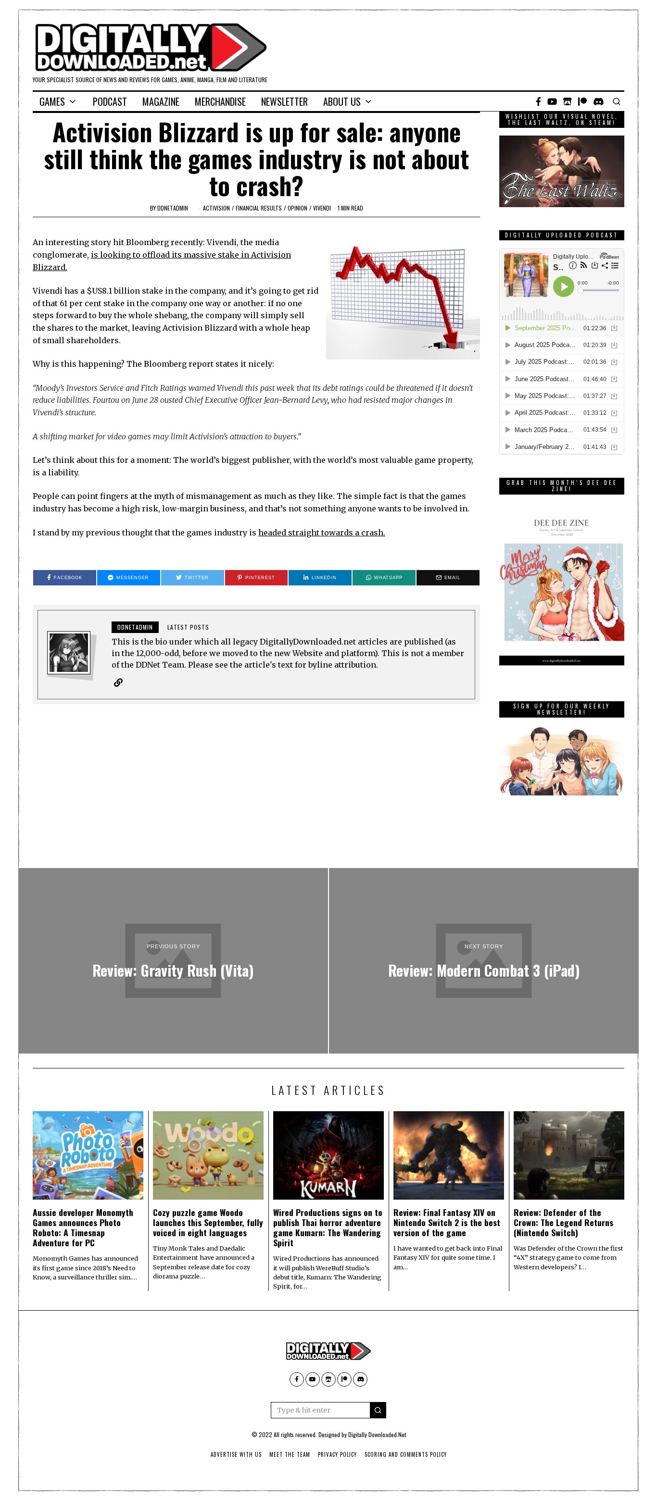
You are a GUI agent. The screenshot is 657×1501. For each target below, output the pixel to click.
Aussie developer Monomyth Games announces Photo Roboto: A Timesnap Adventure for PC (83, 1227)
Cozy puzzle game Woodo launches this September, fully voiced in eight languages (208, 1222)
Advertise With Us (236, 1454)
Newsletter (284, 101)
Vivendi (322, 208)
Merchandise (220, 101)
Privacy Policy (337, 1454)
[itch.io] (567, 101)
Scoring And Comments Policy (406, 1454)
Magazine (160, 101)
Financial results (259, 208)
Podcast (110, 101)
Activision (216, 208)
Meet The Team (289, 1454)
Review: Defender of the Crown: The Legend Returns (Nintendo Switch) (563, 1222)
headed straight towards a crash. (321, 532)
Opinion (297, 208)
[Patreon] (582, 101)
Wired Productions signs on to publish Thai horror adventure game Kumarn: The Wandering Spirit (327, 1227)
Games (52, 101)
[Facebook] (538, 101)
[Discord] (598, 101)
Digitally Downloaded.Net (377, 1434)
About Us (342, 101)
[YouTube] (552, 101)
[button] (378, 1410)
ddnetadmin (172, 208)
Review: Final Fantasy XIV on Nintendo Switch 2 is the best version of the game (446, 1222)
